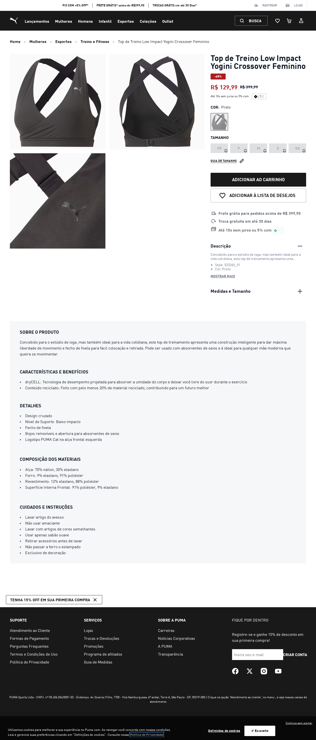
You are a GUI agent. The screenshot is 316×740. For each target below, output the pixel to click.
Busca (255, 20)
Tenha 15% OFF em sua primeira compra (50, 599)
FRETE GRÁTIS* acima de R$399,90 (120, 5)
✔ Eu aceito (259, 731)
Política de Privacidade (146, 735)
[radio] (219, 122)
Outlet (167, 21)
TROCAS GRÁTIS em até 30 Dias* (175, 5)
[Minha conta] (301, 21)
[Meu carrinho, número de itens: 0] (289, 21)
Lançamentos (37, 21)
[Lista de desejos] (277, 21)
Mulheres (63, 21)
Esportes (126, 21)
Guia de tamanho (224, 161)
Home (15, 41)
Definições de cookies (224, 731)
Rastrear (269, 5)
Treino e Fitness (94, 41)
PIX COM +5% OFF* (75, 5)
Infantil (105, 21)
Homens (85, 21)
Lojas (298, 5)
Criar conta (295, 654)
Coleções (148, 21)
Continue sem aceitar (299, 723)
